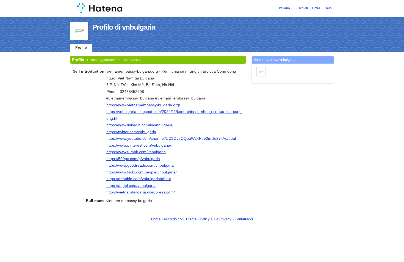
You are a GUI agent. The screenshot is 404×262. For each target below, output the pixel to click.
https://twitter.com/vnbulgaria (131, 132)
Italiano (284, 8)
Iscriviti (303, 8)
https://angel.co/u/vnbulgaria (131, 185)
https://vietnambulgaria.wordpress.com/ (140, 192)
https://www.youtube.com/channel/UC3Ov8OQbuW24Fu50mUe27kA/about (171, 138)
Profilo (81, 47)
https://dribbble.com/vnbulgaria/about (138, 178)
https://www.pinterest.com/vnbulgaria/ (138, 145)
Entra (316, 8)
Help (328, 8)
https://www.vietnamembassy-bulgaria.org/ (143, 105)
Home (156, 219)
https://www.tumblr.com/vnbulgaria (136, 152)
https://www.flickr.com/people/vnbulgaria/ (141, 172)
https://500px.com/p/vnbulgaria (133, 158)
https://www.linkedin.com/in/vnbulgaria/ (139, 125)
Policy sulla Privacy (215, 219)
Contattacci (244, 219)
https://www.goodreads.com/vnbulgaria (140, 165)
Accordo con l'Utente (180, 219)
